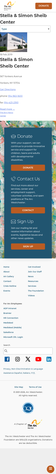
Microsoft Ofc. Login (13, 337)
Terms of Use (35, 387)
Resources (33, 281)
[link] (7, 361)
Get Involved (34, 267)
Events (6, 291)
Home (6, 267)
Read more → (7, 109)
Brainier (7, 313)
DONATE (44, 5)
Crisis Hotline (9, 286)
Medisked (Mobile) (12, 327)
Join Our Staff (35, 271)
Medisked (8, 323)
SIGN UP (28, 246)
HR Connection (10, 318)
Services (32, 286)
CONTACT (28, 210)
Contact (7, 281)
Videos (31, 295)
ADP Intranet (9, 308)
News (30, 276)
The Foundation (36, 291)
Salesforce (8, 332)
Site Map (18, 387)
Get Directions (8, 89)
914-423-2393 (11, 102)
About (6, 271)
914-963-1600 (15, 96)
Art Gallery (8, 276)
